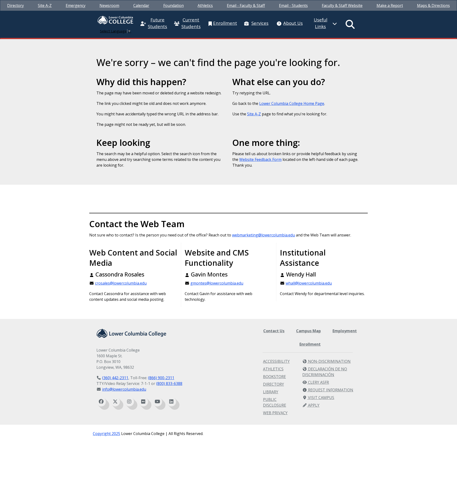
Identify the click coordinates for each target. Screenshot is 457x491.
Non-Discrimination (329, 361)
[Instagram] (129, 401)
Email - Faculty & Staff (246, 5)
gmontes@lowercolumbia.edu (216, 283)
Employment (345, 330)
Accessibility (276, 361)
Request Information (330, 390)
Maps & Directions (433, 5)
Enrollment (310, 344)
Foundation (173, 5)
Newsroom (109, 5)
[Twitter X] (115, 401)
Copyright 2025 (106, 433)
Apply (313, 405)
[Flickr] (143, 401)
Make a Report (390, 5)
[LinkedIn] (171, 401)
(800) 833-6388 (169, 383)
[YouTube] (157, 401)
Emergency (75, 5)
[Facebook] (101, 401)
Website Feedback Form (260, 159)
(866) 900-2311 (161, 377)
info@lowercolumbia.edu (124, 389)
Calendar (141, 5)
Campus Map (308, 330)
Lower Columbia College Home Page (291, 103)
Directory (15, 5)
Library (270, 391)
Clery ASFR (318, 382)
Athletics (205, 5)
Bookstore (274, 376)
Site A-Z (45, 5)
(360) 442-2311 (115, 377)
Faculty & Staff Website (342, 5)
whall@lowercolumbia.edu (309, 283)
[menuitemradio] (350, 24)
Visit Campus (320, 397)
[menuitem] (15, 5)
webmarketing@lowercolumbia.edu (263, 235)
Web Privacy (275, 412)
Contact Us (273, 330)
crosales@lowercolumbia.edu (121, 283)
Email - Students (293, 5)
